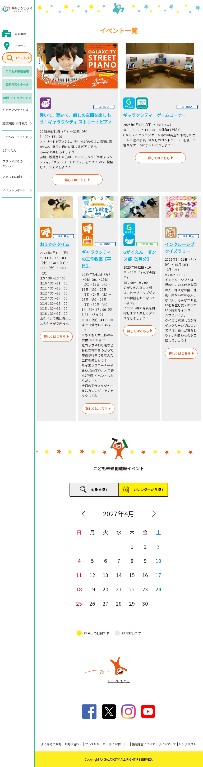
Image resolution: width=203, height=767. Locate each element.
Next (154, 514)
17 (158, 574)
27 (105, 603)
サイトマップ (167, 744)
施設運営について (143, 744)
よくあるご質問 (51, 744)
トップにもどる (119, 681)
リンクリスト (187, 744)
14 (119, 574)
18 (79, 589)
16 (145, 574)
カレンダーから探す (148, 489)
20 (105, 589)
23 (145, 589)
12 (92, 574)
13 (105, 574)
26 (92, 603)
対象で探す (99, 489)
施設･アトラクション (17, 98)
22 (132, 589)
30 (145, 603)
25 (79, 603)
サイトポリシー (118, 744)
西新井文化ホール (17, 84)
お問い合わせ (73, 744)
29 (132, 603)
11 (79, 574)
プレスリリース (95, 744)
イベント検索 (23, 57)
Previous (83, 514)
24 (158, 589)
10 (158, 560)
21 (119, 589)
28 (119, 603)
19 (92, 589)
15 (132, 574)
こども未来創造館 (17, 71)
